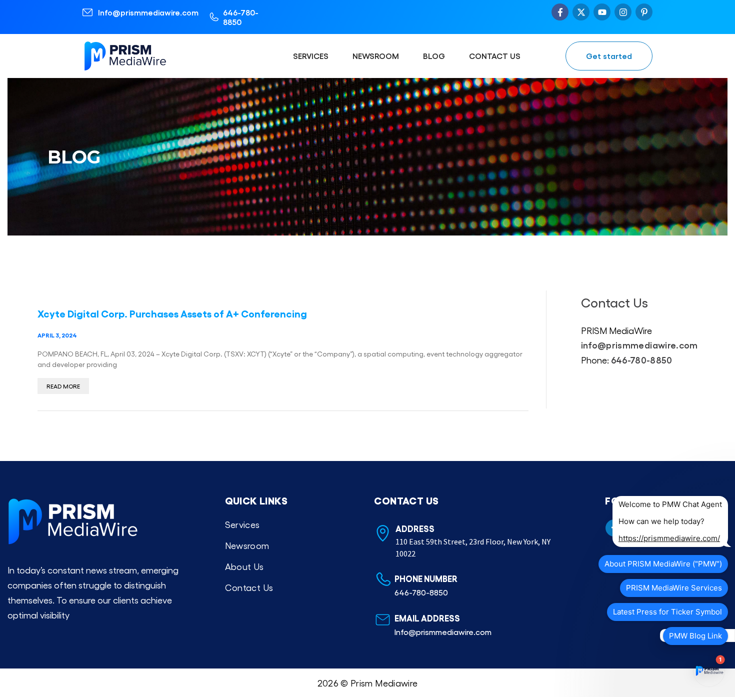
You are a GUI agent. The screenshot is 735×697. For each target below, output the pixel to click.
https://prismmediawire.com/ (669, 538)
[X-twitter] (581, 12)
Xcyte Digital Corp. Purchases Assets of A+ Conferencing (172, 313)
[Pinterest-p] (644, 12)
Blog (434, 55)
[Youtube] (602, 12)
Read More (63, 386)
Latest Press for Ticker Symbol (667, 611)
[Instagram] (623, 12)
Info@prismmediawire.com (148, 12)
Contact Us (494, 55)
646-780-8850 (240, 17)
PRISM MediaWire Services (674, 587)
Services (310, 55)
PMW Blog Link (695, 635)
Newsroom (375, 55)
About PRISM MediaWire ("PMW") (663, 563)
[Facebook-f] (560, 12)
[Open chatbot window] (709, 671)
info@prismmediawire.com (639, 344)
